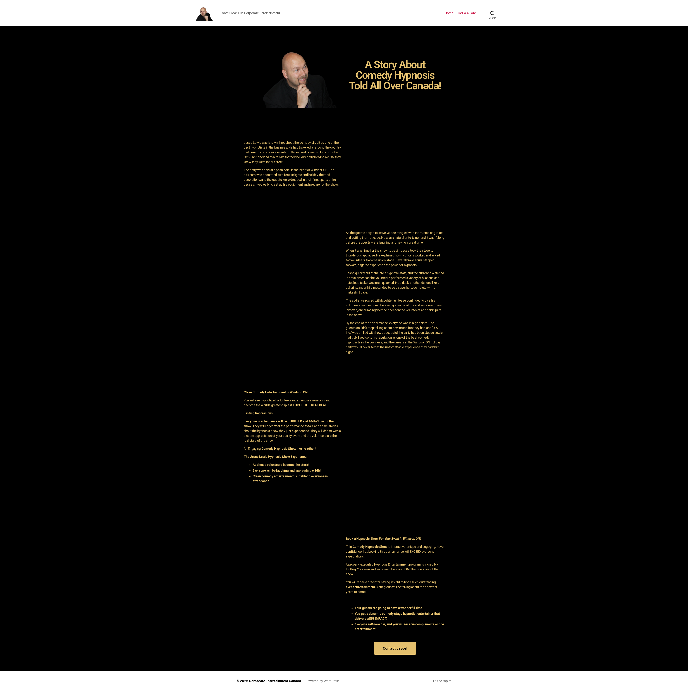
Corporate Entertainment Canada (275, 681)
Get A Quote (467, 13)
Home (449, 13)
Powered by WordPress (322, 681)
